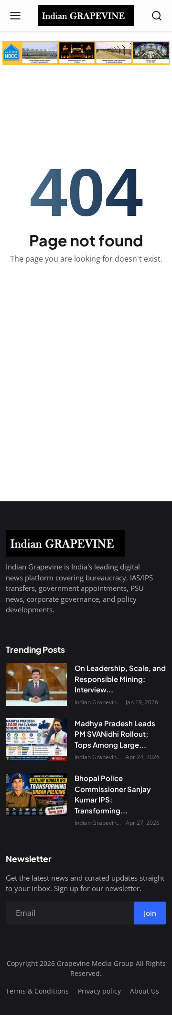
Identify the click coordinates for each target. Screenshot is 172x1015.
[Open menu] (15, 15)
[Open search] (156, 15)
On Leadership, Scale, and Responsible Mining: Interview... (120, 678)
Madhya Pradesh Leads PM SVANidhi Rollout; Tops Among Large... (115, 734)
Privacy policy (99, 990)
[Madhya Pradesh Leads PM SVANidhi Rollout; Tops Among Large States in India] (36, 739)
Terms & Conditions (37, 990)
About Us (144, 990)
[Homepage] (86, 15)
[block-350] (86, 53)
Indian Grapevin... (98, 702)
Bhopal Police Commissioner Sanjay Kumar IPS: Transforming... (113, 794)
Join (150, 913)
